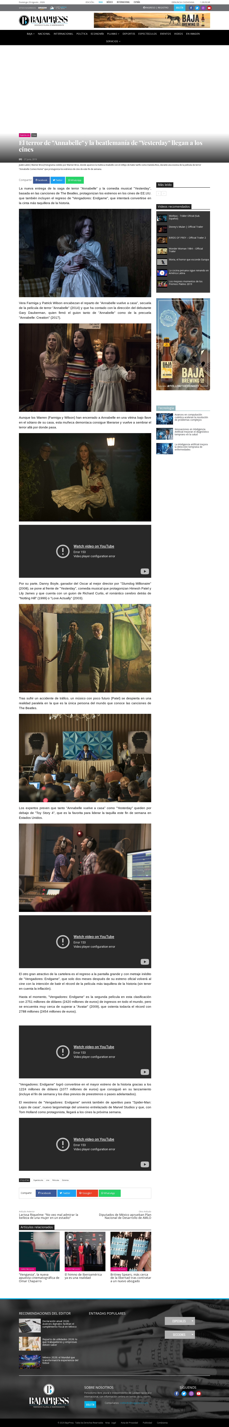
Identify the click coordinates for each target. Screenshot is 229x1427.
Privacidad (129, 1422)
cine (47, 1180)
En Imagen (193, 33)
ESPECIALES (179, 1321)
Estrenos (65, 1180)
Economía (97, 33)
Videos (178, 33)
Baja (30, 33)
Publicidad (147, 1422)
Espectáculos (147, 33)
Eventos (165, 33)
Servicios (112, 41)
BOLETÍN (179, 7)
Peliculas (55, 1180)
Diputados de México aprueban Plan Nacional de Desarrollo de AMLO (125, 1216)
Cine (34, 135)
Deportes (129, 33)
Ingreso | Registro (157, 7)
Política (82, 33)
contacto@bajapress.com (134, 1402)
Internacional (63, 33)
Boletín (90, 1404)
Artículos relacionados (37, 1227)
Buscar (206, 2)
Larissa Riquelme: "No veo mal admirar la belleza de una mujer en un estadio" (48, 1216)
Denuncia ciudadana (183, 2)
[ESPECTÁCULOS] (48, 1251)
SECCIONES (179, 1334)
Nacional (44, 33)
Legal (110, 1422)
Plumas (112, 33)
